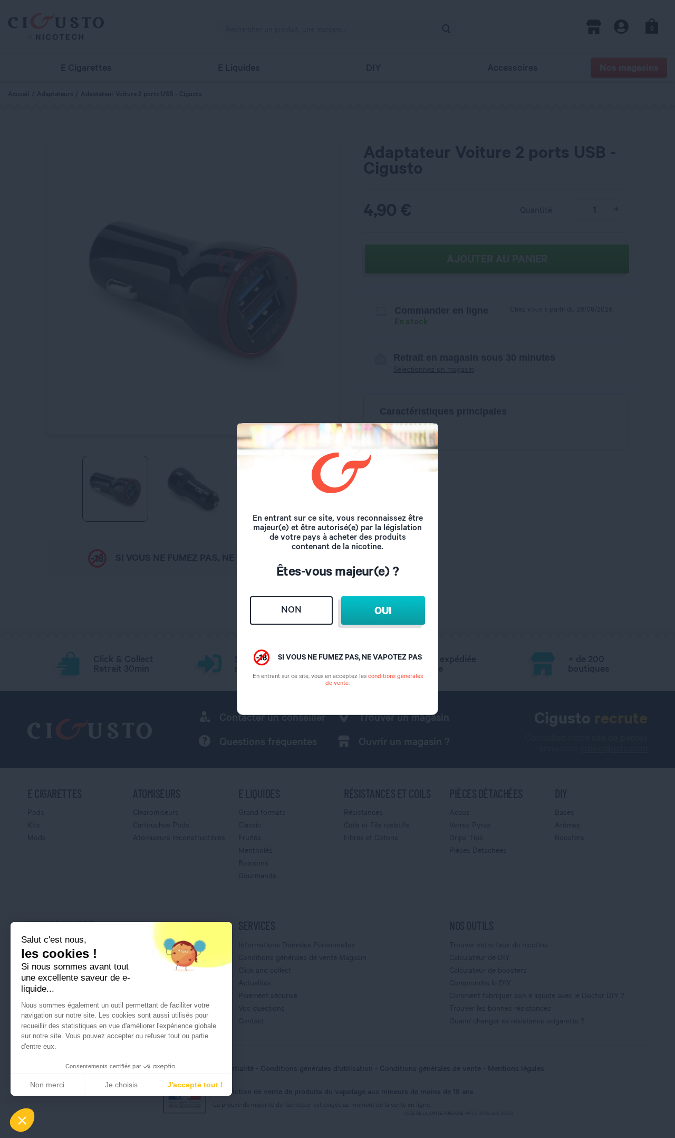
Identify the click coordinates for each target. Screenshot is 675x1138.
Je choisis (121, 1084)
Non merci (47, 1084)
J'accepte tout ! (195, 1084)
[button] (22, 1120)
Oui (382, 610)
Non (291, 609)
